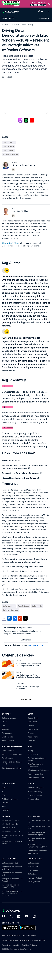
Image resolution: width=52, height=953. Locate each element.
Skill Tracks (32, 722)
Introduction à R (8, 828)
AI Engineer (32, 874)
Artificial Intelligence (10, 799)
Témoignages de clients (11, 768)
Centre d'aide (7, 737)
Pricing (30, 751)
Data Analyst (33, 863)
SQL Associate (33, 867)
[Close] (48, 4)
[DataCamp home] (19, 910)
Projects (31, 733)
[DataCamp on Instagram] (34, 916)
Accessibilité (6, 945)
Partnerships (7, 733)
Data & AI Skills (8, 751)
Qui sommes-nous (9, 718)
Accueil (5, 25)
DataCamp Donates (36, 778)
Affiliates (5, 729)
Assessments (33, 737)
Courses (31, 726)
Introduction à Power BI (11, 832)
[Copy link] (4, 618)
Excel (4, 807)
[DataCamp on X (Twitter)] (11, 916)
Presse (4, 722)
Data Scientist (33, 870)
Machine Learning (35, 791)
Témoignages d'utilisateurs (38, 770)
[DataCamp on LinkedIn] (18, 916)
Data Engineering (35, 795)
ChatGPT (5, 810)
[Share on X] (25, 618)
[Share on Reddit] (20, 618)
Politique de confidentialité (11, 935)
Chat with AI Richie (10, 243)
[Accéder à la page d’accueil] (10, 11)
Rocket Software (9, 460)
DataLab (31, 741)
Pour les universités (35, 774)
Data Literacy (27, 25)
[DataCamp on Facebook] (3, 916)
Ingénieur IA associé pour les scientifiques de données (12, 893)
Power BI (5, 803)
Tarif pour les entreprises (12, 754)
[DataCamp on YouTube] (26, 916)
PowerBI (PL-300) (35, 878)
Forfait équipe (7, 758)
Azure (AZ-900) (34, 882)
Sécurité (16, 945)
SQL (3, 795)
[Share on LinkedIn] (9, 618)
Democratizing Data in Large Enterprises (20, 473)
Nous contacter (8, 741)
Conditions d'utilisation (29, 945)
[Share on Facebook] (15, 618)
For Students (33, 754)
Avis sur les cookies (29, 935)
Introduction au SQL (10, 824)
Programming (33, 799)
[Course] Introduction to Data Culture (19, 478)
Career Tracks (33, 718)
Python (4, 788)
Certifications (33, 729)
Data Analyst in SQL (10, 863)
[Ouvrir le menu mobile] (48, 11)
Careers (5, 726)
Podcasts (15, 25)
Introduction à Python (10, 820)
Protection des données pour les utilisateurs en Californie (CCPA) (23, 940)
